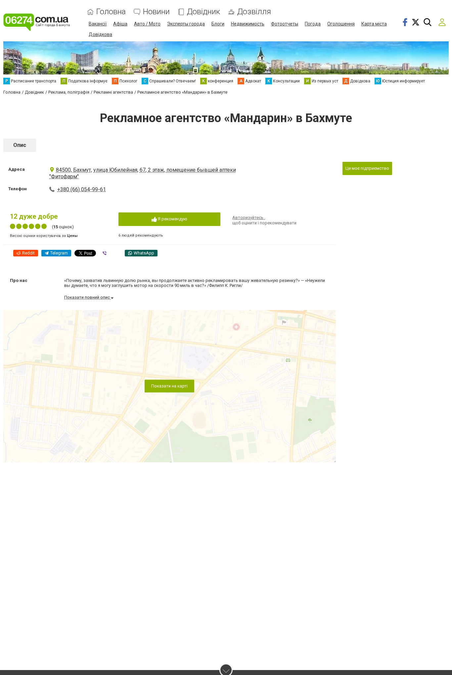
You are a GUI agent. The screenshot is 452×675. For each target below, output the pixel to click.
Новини (156, 11)
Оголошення (341, 23)
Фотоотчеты (284, 23)
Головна (111, 11)
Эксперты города (186, 23)
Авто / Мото (147, 23)
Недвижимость (247, 23)
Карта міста (374, 23)
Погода (313, 23)
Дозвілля (254, 11)
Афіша (120, 23)
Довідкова (100, 34)
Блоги (217, 23)
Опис (19, 145)
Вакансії (98, 23)
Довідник (203, 11)
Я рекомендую (172, 218)
